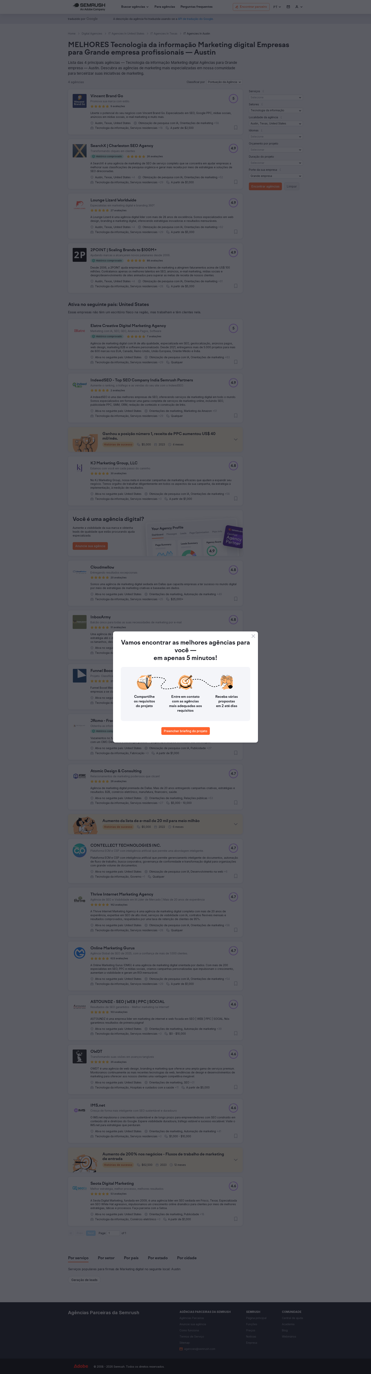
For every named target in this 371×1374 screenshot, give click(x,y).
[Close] (253, 636)
